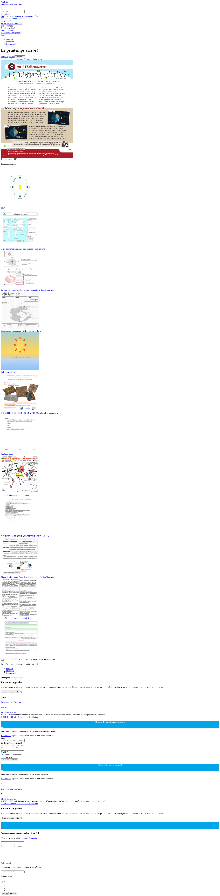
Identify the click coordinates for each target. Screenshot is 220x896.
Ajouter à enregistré (34, 59)
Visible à (4, 752)
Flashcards (18, 4)
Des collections (16, 23)
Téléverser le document (10, 16)
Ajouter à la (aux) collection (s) (13, 59)
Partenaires (11, 712)
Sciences (9, 39)
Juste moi (8, 757)
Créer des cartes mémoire (30, 16)
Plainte (3, 712)
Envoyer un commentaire (11, 692)
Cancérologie (11, 44)
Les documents (7, 4)
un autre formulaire (30, 838)
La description (11, 743)
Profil (3, 35)
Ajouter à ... (19, 57)
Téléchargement (7, 57)
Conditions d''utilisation (28, 717)
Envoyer (13, 894)
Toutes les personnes (12, 755)
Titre (3, 738)
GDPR (4, 717)
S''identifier (5, 14)
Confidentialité (13, 717)
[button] (6, 159)
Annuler (5, 894)
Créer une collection (9, 760)
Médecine (10, 42)
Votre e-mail (6, 863)
